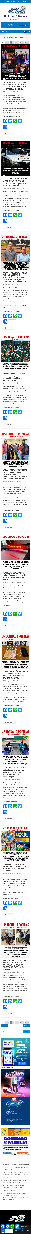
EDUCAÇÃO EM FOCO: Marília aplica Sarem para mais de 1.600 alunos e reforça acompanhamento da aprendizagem (14, 772)
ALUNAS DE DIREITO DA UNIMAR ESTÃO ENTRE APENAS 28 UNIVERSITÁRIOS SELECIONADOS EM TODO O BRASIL (16, 1167)
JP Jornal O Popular (15, 16)
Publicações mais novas (27, 1026)
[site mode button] (25, 32)
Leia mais (9, 133)
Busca (26, 1031)
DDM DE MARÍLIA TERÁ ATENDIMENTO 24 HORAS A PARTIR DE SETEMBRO (14, 1181)
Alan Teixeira (21, 91)
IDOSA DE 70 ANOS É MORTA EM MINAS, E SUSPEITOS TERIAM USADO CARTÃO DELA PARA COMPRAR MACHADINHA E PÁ (15, 1188)
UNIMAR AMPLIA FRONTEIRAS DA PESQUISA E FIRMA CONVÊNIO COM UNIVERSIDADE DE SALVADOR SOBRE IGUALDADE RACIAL (15, 474)
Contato (24, 1)
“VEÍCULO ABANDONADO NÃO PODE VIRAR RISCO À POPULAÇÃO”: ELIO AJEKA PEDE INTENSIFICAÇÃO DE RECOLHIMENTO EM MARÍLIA (15, 277)
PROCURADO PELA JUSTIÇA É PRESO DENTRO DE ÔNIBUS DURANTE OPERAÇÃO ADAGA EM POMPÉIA (16, 1175)
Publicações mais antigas (6, 1026)
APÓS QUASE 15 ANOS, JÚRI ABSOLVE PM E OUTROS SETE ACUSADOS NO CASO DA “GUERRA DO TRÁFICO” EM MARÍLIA (15, 964)
